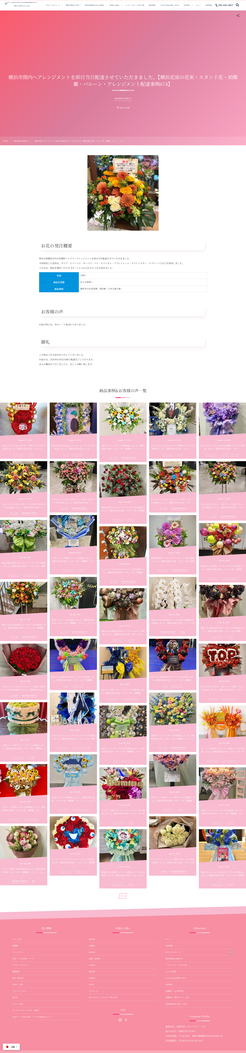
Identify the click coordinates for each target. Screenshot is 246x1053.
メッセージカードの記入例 (176, 965)
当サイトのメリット (173, 952)
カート (168, 939)
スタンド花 (16, 939)
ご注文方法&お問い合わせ (176, 978)
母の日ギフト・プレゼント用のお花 (103, 997)
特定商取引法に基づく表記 (176, 1004)
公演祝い (92, 965)
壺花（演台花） (18, 978)
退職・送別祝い (95, 958)
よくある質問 (171, 971)
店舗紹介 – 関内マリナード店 (177, 997)
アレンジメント (18, 952)
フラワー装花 (17, 1004)
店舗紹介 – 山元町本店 (175, 991)
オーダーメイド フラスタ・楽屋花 (25, 1010)
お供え (91, 984)
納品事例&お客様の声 (174, 958)
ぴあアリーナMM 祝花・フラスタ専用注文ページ (32, 1017)
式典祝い (92, 978)
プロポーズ (93, 991)
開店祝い (92, 939)
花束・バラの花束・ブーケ (23, 958)
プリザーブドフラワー (21, 965)
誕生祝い (92, 971)
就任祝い (92, 952)
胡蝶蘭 (15, 945)
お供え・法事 (17, 984)
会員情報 (169, 945)
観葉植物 (15, 971)
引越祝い (92, 945)
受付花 (15, 997)
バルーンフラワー (19, 991)
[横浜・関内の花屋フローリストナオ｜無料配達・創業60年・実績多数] (22, 3)
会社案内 (169, 984)
